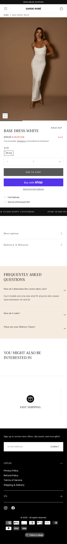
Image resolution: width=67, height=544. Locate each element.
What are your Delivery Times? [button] (19, 327)
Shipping (21, 141)
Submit (55, 446)
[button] (5, 8)
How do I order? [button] (12, 313)
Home (6, 15)
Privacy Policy (11, 470)
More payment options (33, 189)
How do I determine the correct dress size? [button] (25, 289)
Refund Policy (11, 475)
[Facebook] (13, 507)
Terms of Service (13, 480)
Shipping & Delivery (14, 485)
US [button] (5, 496)
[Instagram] (5, 507)
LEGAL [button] (8, 463)
